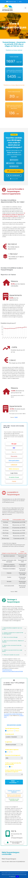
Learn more (13, 876)
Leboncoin (14, 465)
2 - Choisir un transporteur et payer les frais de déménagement (12, 633)
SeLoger (14, 444)
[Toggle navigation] (25, 8)
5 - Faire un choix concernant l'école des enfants (11, 646)
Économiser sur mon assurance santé (14, 799)
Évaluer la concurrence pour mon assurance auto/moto (14, 795)
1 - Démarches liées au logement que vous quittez (12, 628)
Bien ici (14, 452)
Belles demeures (14, 469)
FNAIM (16, 417)
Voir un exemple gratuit (15, 175)
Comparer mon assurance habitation (14, 791)
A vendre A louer (14, 477)
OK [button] (17, 876)
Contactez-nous (12, 1)
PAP (14, 448)
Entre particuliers (14, 460)
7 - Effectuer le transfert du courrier (10, 654)
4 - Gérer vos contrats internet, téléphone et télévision (13, 641)
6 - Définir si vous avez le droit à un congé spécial (12, 650)
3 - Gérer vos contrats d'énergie (10, 637)
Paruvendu (14, 456)
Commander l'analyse (15, 171)
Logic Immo (14, 473)
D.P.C (20, 1)
